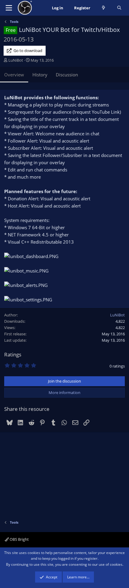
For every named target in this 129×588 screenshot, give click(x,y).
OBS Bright (19, 539)
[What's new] (104, 8)
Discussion (67, 75)
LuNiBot (15, 60)
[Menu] (9, 8)
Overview (14, 75)
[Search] (119, 8)
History (39, 75)
